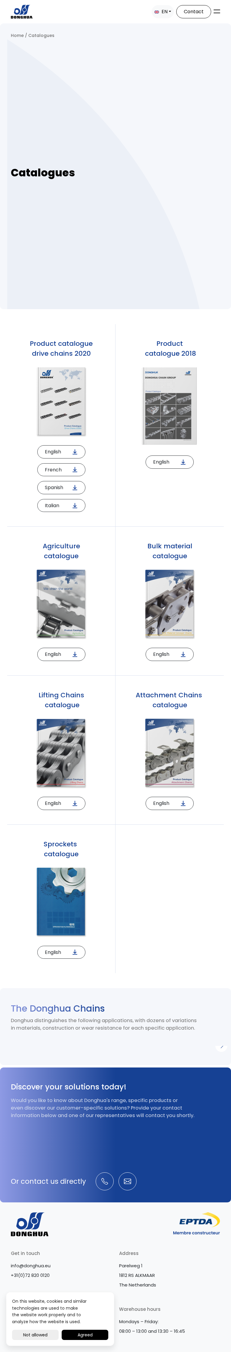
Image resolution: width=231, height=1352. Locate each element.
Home (17, 35)
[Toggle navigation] (217, 11)
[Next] (221, 1046)
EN (164, 11)
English (53, 451)
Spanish (54, 487)
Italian (52, 505)
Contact (194, 11)
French (53, 469)
